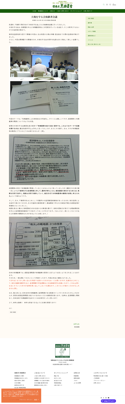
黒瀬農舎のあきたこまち (21, 378)
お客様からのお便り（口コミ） (42, 378)
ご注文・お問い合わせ (40, 376)
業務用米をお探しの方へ (40, 385)
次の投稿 (76, 327)
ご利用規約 (96, 378)
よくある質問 (77, 383)
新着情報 (76, 376)
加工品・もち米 (58, 380)
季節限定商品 (57, 383)
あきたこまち (57, 378)
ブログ (75, 380)
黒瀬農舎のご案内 (19, 376)
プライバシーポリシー (99, 380)
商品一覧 (56, 376)
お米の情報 (17, 383)
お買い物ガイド (58, 385)
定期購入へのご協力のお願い (42, 380)
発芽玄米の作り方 (19, 385)
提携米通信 (77, 378)
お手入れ (76, 324)
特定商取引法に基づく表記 (101, 376)
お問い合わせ (97, 383)
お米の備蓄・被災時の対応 (41, 383)
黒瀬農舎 (62, 4)
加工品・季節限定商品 (20, 387)
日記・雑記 (13, 312)
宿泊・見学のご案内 (19, 380)
